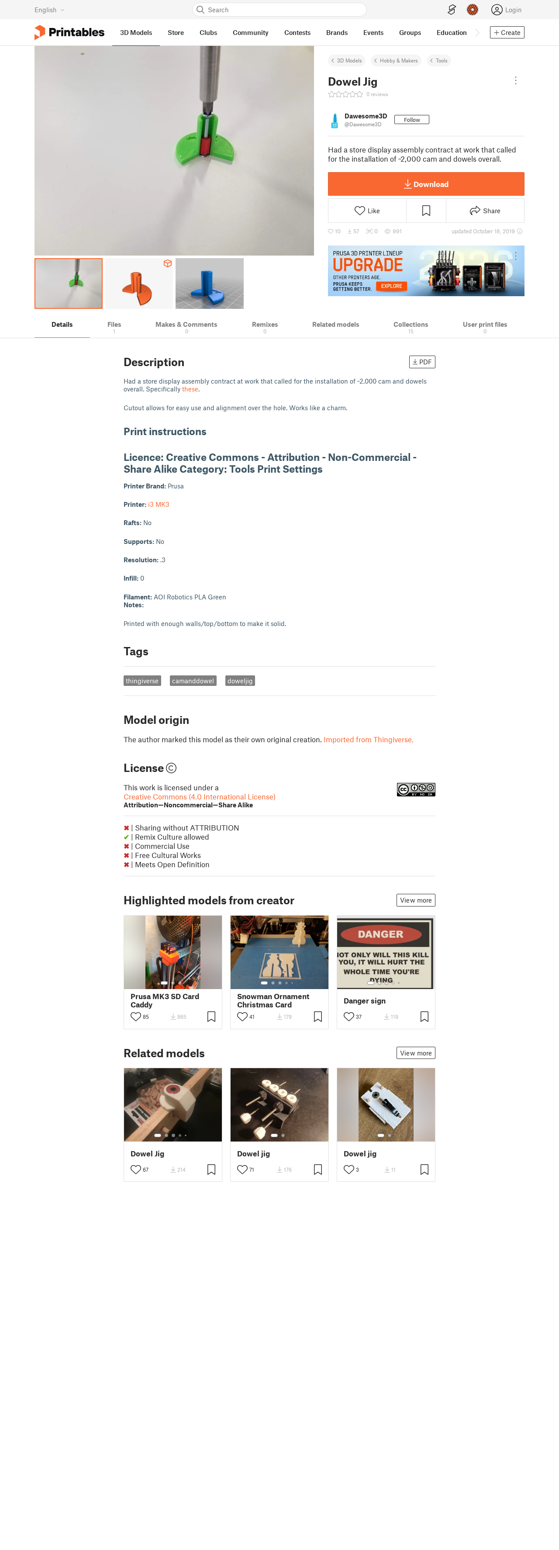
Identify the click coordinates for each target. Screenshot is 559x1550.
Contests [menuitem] (297, 32)
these (190, 389)
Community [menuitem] (251, 32)
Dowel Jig (147, 1153)
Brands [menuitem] (337, 32)
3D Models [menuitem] (136, 32)
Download (431, 184)
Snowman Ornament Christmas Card (273, 1000)
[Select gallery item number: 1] (164, 983)
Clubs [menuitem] (208, 32)
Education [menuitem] (452, 32)
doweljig (240, 681)
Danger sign (365, 1000)
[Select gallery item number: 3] (180, 983)
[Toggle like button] (136, 1016)
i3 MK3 (158, 504)
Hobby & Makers (399, 60)
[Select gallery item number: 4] (287, 983)
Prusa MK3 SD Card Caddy (165, 1000)
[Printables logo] (69, 32)
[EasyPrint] (452, 9)
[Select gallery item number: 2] (173, 983)
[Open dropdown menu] (515, 80)
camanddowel (193, 681)
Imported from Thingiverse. (369, 739)
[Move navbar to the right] (477, 32)
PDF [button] (425, 362)
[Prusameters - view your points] (472, 9)
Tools (442, 60)
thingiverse (142, 681)
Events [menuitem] (373, 32)
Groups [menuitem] (410, 32)
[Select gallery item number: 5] (293, 983)
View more (416, 900)
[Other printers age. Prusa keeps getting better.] (426, 271)
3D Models (349, 60)
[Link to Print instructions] (213, 431)
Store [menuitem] (176, 32)
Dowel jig (253, 1153)
